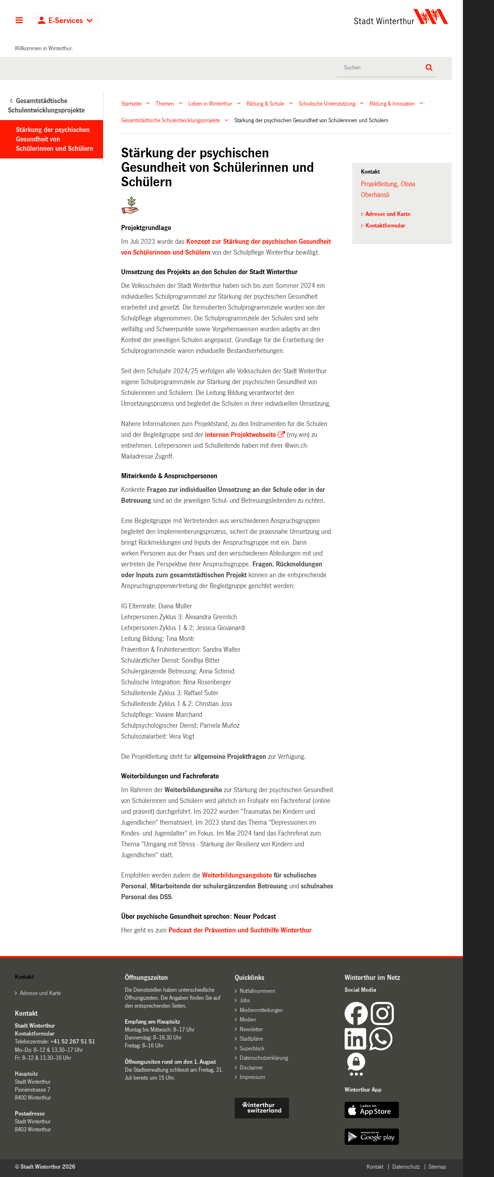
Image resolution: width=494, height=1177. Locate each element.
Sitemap (437, 1167)
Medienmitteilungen (261, 1010)
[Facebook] (358, 1023)
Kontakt (375, 1167)
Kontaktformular (385, 225)
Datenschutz (406, 1167)
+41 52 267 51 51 (72, 1041)
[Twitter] (394, 1023)
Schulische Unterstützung (327, 103)
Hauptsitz (26, 1074)
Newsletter (251, 1029)
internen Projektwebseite (240, 434)
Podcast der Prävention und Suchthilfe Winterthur (240, 930)
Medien (248, 1019)
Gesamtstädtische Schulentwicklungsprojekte (170, 120)
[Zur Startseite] (333, 16)
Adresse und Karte (388, 214)
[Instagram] (382, 1023)
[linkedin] (357, 1048)
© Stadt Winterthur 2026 (45, 1167)
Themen (165, 103)
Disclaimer (251, 1068)
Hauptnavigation (19, 21)
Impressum (252, 1077)
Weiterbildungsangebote (238, 875)
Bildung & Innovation (392, 103)
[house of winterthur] (262, 1116)
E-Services (65, 21)
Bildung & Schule (265, 103)
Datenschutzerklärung (264, 1058)
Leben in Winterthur (210, 103)
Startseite (131, 103)
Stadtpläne (251, 1039)
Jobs (245, 1000)
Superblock (252, 1048)
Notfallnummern (257, 991)
